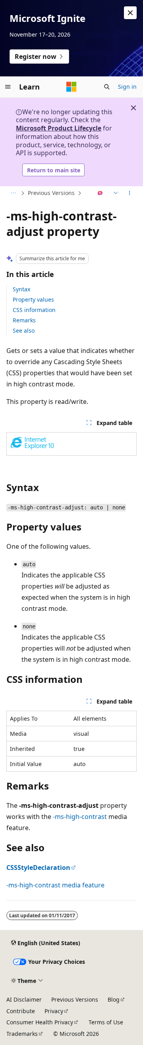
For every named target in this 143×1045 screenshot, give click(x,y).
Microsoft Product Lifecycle (58, 128)
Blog (114, 999)
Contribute (20, 1011)
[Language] (115, 193)
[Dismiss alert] (130, 12)
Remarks (24, 320)
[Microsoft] (71, 87)
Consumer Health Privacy (39, 1022)
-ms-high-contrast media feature (55, 885)
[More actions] (130, 193)
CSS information (34, 310)
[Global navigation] (8, 87)
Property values (33, 299)
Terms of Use (106, 1022)
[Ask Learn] (100, 193)
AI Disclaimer (24, 999)
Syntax (21, 289)
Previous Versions (51, 193)
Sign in (127, 86)
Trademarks (22, 1033)
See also (24, 330)
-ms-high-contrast (80, 816)
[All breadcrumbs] (13, 193)
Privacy (53, 1011)
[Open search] (107, 87)
